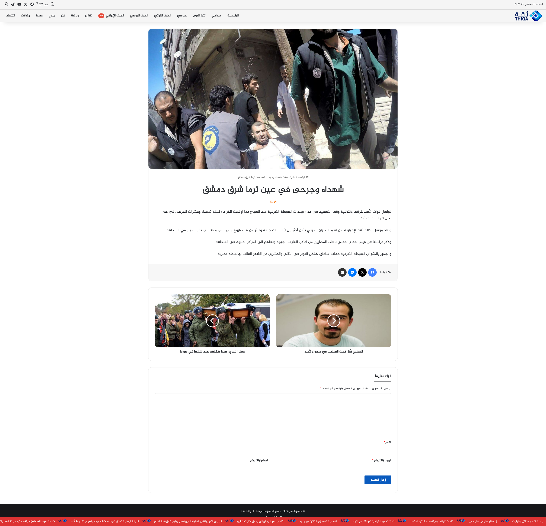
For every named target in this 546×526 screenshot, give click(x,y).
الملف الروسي (139, 16)
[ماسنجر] (352, 272)
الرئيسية (233, 16)
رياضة (75, 16)
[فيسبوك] (372, 272)
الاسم (387, 442)
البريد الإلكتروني (381, 460)
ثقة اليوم (199, 16)
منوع (52, 16)
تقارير (88, 16)
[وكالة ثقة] (528, 15)
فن (63, 16)
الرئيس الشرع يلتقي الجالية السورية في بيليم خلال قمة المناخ (188, 521)
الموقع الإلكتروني (259, 460)
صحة (39, 16)
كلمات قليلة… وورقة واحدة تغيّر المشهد (431, 521)
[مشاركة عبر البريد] (342, 272)
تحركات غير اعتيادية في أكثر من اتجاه (374, 521)
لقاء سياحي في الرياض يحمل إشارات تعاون (260, 521)
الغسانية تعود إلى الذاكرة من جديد (318, 521)
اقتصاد (10, 16)
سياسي (182, 16)
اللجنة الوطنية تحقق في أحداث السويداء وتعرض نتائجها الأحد (104, 521)
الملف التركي (162, 16)
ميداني (216, 16)
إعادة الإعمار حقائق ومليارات (527, 521)
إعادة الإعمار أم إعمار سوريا (483, 521)
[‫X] (362, 272)
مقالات (25, 16)
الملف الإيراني (112, 16)
